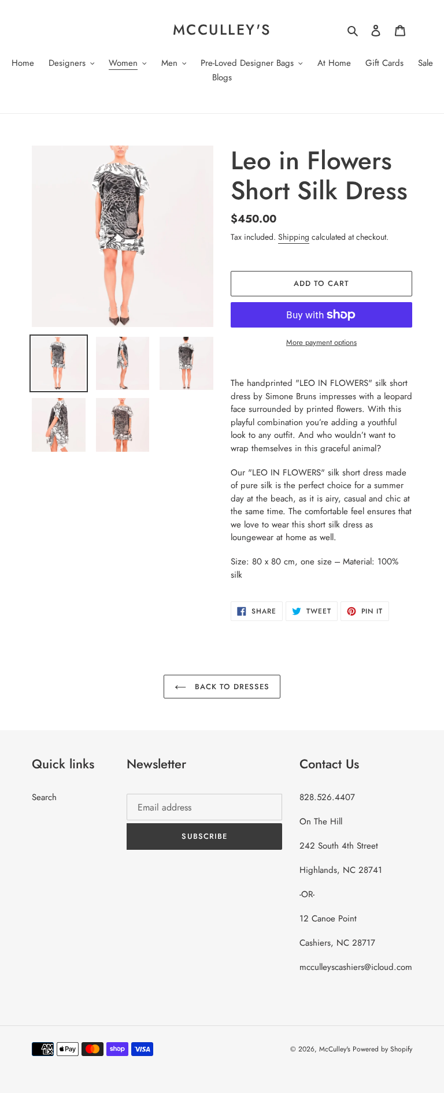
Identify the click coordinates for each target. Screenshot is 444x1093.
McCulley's (222, 29)
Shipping (293, 237)
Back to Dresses (230, 686)
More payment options (321, 342)
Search (44, 797)
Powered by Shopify (382, 1049)
